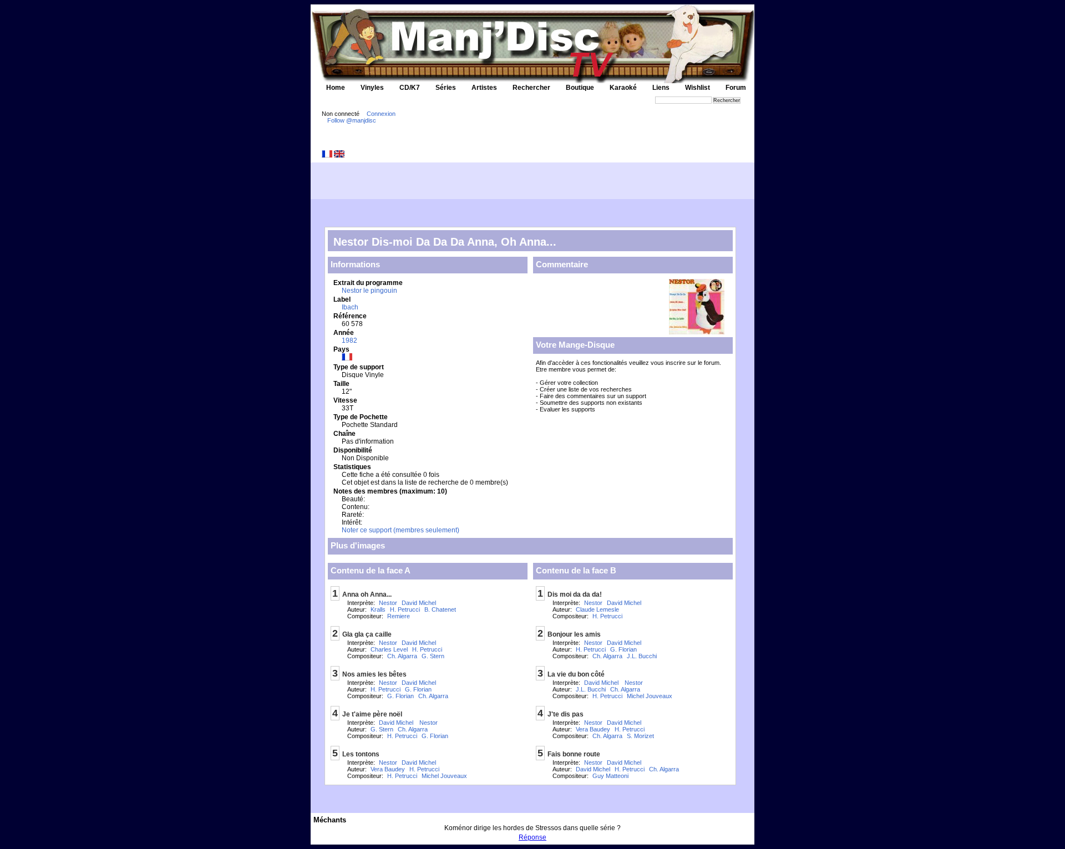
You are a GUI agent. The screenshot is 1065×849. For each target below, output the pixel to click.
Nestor (388, 602)
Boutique (580, 87)
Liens (661, 87)
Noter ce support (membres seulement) (400, 530)
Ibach (350, 307)
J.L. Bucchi (642, 656)
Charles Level (389, 649)
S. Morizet (640, 736)
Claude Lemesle (597, 609)
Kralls (378, 609)
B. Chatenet (440, 609)
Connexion (381, 113)
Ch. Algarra (402, 656)
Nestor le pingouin (369, 290)
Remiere (398, 616)
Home (335, 87)
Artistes (484, 87)
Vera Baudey (388, 769)
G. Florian (418, 689)
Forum (736, 87)
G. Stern (433, 656)
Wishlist (697, 87)
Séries (445, 87)
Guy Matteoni (610, 775)
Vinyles (372, 87)
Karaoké (623, 87)
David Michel (419, 602)
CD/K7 (409, 87)
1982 (349, 340)
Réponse (532, 837)
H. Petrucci (405, 609)
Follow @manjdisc (351, 120)
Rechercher (531, 87)
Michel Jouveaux (444, 775)
